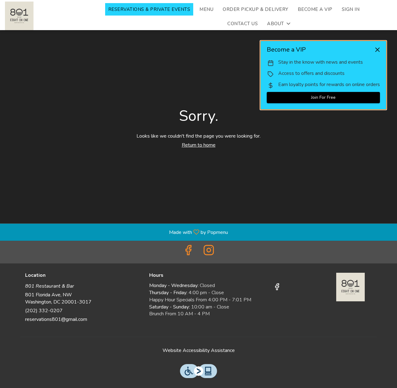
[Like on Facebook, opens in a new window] (188, 252)
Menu (206, 9)
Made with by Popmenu (116, 232)
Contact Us (242, 24)
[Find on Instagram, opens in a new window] (208, 252)
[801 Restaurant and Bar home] (51, 16)
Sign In (351, 9)
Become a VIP (315, 9)
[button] (279, 23)
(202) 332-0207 (44, 310)
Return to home (199, 145)
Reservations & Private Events (149, 9)
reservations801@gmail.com (56, 319)
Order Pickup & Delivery (255, 9)
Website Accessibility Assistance (199, 350)
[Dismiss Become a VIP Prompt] (377, 50)
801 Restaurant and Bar (350, 287)
